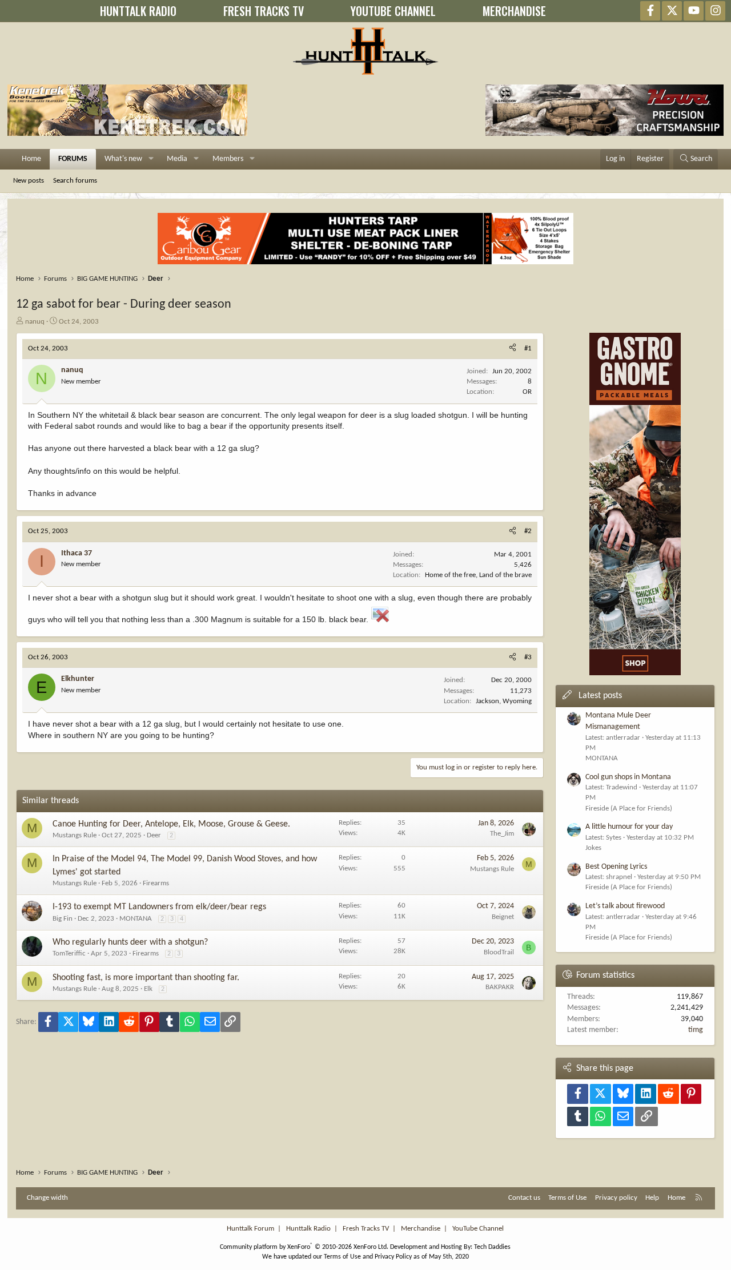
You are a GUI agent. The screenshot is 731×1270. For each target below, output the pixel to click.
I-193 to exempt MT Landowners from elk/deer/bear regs (159, 907)
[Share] (512, 349)
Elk (148, 989)
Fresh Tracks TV (366, 1228)
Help (652, 1198)
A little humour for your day (629, 827)
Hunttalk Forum (250, 1228)
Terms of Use (567, 1198)
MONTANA (135, 918)
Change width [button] (47, 1198)
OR (527, 392)
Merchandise (420, 1228)
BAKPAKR (499, 987)
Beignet (503, 917)
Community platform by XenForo (304, 1247)
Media (177, 159)
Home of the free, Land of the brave (478, 575)
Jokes (593, 848)
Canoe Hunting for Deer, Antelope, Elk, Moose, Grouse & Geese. (171, 824)
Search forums (75, 180)
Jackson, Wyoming (504, 701)
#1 (528, 348)
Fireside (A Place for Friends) (628, 808)
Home (31, 159)
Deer (154, 835)
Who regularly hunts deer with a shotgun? (130, 942)
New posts (28, 180)
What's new (123, 159)
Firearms (156, 883)
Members (227, 159)
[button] (151, 159)
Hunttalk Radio (308, 1228)
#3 (528, 657)
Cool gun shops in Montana (628, 777)
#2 (528, 531)
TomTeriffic (69, 953)
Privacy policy (616, 1198)
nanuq (35, 321)
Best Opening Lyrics (616, 866)
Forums (72, 159)
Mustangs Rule (75, 835)
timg (695, 1030)
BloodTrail (499, 952)
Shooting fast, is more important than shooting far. (146, 977)
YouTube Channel (478, 1228)
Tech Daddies (492, 1247)
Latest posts (600, 695)
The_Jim (502, 833)
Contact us (524, 1198)
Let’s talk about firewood (625, 906)
